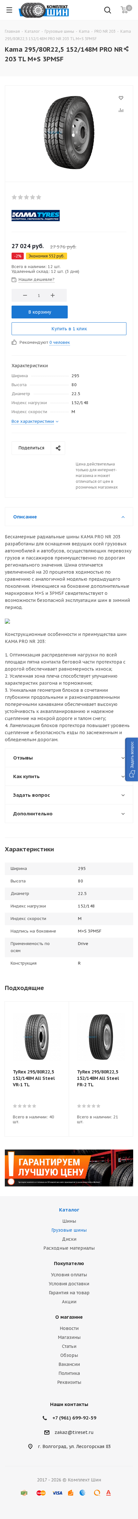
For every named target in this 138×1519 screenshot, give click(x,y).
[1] (15, 197)
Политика (69, 1373)
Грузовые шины (69, 1230)
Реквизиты (69, 1382)
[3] (27, 197)
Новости (69, 1328)
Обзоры (69, 1355)
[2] (21, 197)
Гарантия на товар (69, 1293)
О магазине (69, 1317)
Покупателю (69, 1263)
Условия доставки (69, 1284)
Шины (69, 1221)
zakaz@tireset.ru (74, 1432)
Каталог (69, 1210)
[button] (131, 759)
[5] (39, 197)
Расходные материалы (69, 1248)
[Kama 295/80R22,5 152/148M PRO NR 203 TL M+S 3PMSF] (69, 132)
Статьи (69, 1346)
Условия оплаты (69, 1275)
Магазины (69, 1337)
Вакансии (69, 1364)
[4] (33, 197)
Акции (69, 1302)
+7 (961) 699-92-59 (74, 1418)
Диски (69, 1239)
